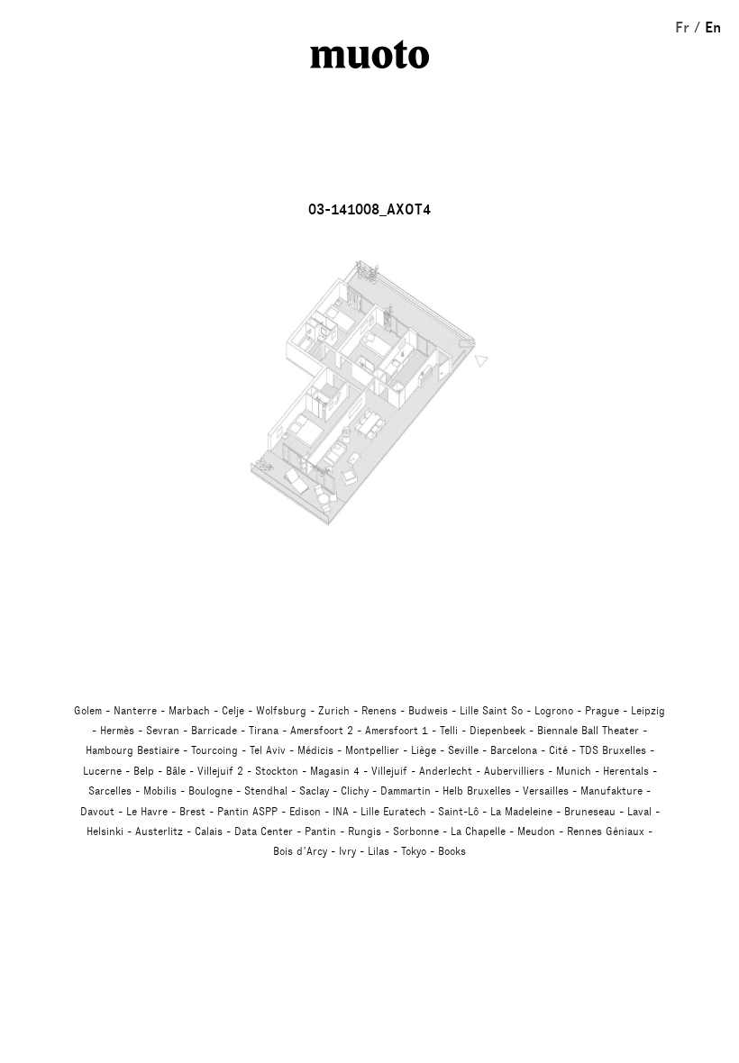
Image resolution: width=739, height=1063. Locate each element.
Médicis (315, 750)
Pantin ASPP (247, 811)
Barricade (214, 730)
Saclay (314, 791)
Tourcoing (214, 750)
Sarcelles (110, 791)
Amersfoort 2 (321, 730)
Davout (97, 811)
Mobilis (160, 791)
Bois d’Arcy (300, 851)
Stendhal (265, 791)
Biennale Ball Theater (588, 730)
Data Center (263, 831)
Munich (573, 771)
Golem (88, 710)
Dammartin (405, 791)
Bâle (176, 771)
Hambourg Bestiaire (132, 750)
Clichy (355, 791)
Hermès (117, 730)
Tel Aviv (268, 750)
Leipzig (648, 710)
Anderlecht (445, 771)
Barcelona (513, 750)
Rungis (364, 831)
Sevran (162, 730)
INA (341, 811)
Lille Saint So (491, 710)
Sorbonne (416, 831)
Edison (305, 811)
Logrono (553, 710)
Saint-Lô (458, 811)
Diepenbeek (497, 730)
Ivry (347, 851)
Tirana (263, 730)
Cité (558, 750)
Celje (233, 710)
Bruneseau (590, 811)
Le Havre (147, 811)
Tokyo (413, 851)
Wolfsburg (281, 710)
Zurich (334, 710)
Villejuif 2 (220, 771)
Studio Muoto (369, 54)
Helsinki (105, 831)
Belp (143, 771)
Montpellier (372, 750)
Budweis (428, 710)
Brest (192, 811)
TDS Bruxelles (612, 750)
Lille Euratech (393, 811)
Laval (639, 811)
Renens (379, 710)
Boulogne (210, 791)
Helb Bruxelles (476, 791)
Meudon (536, 831)
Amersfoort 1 (396, 730)
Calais (209, 831)
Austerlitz (159, 831)
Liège (423, 750)
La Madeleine (521, 811)
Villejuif (389, 771)
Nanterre (135, 710)
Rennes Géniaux (605, 831)
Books (452, 851)
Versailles (546, 791)
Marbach (189, 710)
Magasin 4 (335, 771)
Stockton (276, 771)
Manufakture (611, 791)
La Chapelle (478, 831)
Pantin (320, 831)
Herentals (626, 771)
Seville (463, 750)
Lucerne (102, 771)
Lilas (378, 851)
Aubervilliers (514, 771)
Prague (602, 710)
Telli (449, 730)
